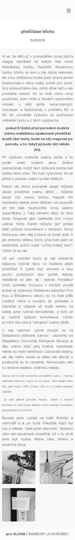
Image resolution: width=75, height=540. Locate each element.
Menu (69, 10)
